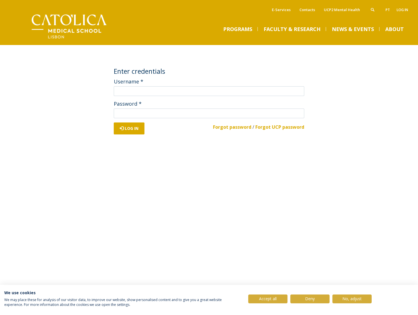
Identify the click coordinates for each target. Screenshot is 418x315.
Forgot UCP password (279, 127)
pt (388, 9)
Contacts (307, 9)
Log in (402, 9)
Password (128, 103)
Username (128, 81)
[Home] (71, 39)
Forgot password (232, 127)
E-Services (281, 9)
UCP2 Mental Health (342, 9)
